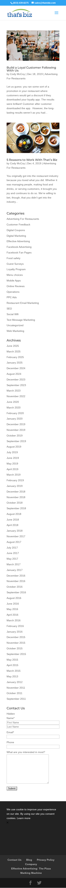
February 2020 (15, 413)
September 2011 (16, 698)
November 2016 (16, 581)
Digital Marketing (16, 235)
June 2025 (13, 345)
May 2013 (12, 676)
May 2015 (12, 659)
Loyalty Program (16, 269)
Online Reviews (16, 286)
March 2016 (14, 620)
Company (31, 864)
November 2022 (16, 396)
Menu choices (15, 274)
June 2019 (13, 457)
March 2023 (14, 390)
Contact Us (14, 859)
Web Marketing (15, 330)
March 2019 (14, 474)
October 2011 (14, 693)
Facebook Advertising (19, 246)
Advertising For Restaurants (23, 218)
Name (10, 718)
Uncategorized (15, 325)
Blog (29, 859)
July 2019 (12, 452)
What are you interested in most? (26, 752)
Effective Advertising (18, 241)
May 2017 (12, 558)
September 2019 (16, 441)
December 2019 (16, 424)
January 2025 (15, 362)
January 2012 (15, 682)
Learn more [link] (23, 818)
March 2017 (14, 564)
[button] (33, 823)
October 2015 (15, 648)
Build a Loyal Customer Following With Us (31, 69)
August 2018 (14, 513)
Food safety (13, 258)
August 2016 (14, 598)
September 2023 (16, 385)
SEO (9, 308)
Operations (13, 291)
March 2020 (14, 407)
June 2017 (13, 553)
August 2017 (14, 542)
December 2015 (16, 637)
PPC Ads (12, 297)
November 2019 (16, 429)
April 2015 (12, 665)
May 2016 (12, 609)
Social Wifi (13, 314)
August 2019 (14, 446)
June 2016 (13, 603)
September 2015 (16, 654)
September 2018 (16, 508)
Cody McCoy (17, 74)
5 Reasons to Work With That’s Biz (32, 160)
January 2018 (15, 530)
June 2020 (13, 401)
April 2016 (12, 614)
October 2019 (15, 435)
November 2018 (16, 497)
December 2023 (16, 379)
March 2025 (14, 351)
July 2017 (12, 547)
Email (10, 732)
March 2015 (14, 670)
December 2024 (16, 368)
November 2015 (16, 642)
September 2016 (16, 592)
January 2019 (15, 485)
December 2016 (16, 575)
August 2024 (14, 373)
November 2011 (16, 687)
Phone (10, 742)
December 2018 (16, 491)
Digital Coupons (16, 230)
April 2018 (12, 525)
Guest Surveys (15, 263)
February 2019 (15, 480)
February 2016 (15, 626)
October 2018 (15, 502)
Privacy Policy (45, 859)
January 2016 (15, 631)
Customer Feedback (18, 224)
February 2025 (15, 357)
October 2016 (15, 586)
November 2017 (16, 536)
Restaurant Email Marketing (23, 302)
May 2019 (12, 463)
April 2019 (12, 469)
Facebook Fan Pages (19, 252)
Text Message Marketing (21, 319)
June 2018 (13, 519)
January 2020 (15, 418)
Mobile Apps (14, 280)
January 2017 (15, 570)
